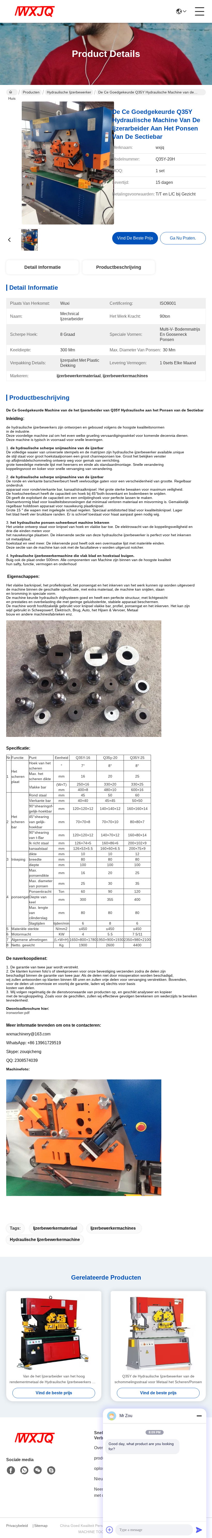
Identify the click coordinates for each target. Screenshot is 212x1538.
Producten (31, 92)
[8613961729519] (24, 1470)
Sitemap (41, 1526)
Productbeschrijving (118, 267)
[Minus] (199, 1416)
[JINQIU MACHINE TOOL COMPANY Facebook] (11, 1470)
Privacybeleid (17, 1526)
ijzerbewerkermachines (113, 1228)
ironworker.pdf (17, 1013)
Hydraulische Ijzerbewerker (69, 92)
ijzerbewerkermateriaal (55, 1228)
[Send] (199, 1529)
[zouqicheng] (51, 1470)
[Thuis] (34, 1444)
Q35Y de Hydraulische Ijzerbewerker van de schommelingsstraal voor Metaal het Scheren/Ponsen (158, 1379)
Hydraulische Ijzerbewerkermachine (45, 1239)
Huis (12, 92)
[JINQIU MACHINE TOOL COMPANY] (34, 11)
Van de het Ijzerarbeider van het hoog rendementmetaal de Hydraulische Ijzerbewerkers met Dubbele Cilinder (54, 1379)
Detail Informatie (42, 267)
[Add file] (109, 1529)
